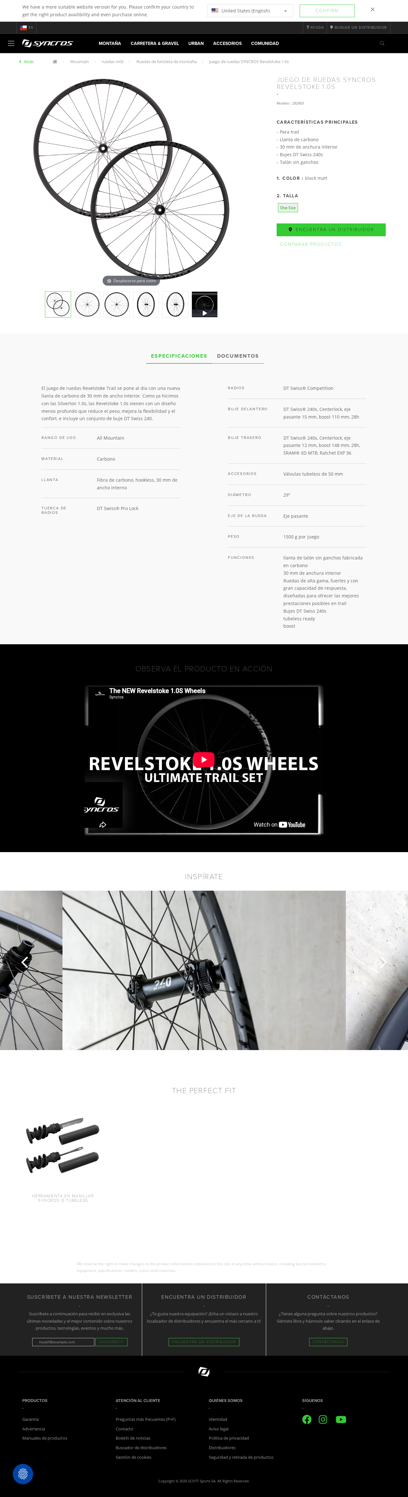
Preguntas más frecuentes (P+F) (146, 1419)
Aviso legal (219, 1429)
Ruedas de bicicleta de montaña (166, 61)
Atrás (29, 61)
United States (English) (245, 11)
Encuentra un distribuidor (334, 229)
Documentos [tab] (238, 356)
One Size (288, 207)
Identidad (218, 1419)
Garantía (30, 1419)
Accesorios (227, 43)
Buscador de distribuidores (141, 1447)
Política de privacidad (229, 1438)
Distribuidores (222, 1447)
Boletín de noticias (133, 1438)
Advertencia (33, 1429)
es (31, 28)
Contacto (124, 1429)
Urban (196, 43)
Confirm (327, 10)
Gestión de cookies (133, 1457)
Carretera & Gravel (155, 43)
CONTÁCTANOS (328, 1342)
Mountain (79, 61)
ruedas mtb (113, 61)
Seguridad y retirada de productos (241, 1457)
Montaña (110, 43)
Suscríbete (111, 1342)
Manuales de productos (44, 1438)
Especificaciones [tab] (179, 356)
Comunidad (265, 43)
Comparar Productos (311, 244)
